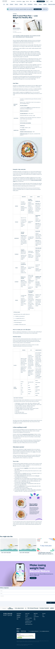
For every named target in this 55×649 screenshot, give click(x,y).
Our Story (27, 1)
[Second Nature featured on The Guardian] (10, 608)
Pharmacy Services (28, 622)
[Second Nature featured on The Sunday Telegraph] (33, 608)
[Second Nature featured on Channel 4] (25, 608)
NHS (30, 1)
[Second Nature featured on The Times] (19, 608)
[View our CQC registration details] (26, 636)
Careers (26, 616)
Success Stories (19, 1)
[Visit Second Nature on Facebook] (17, 628)
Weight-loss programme (18, 615)
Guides (24, 1)
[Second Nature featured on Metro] (52, 608)
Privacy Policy (27, 619)
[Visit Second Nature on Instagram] (19, 628)
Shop (34, 619)
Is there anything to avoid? (20, 36)
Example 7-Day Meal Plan (24, 35)
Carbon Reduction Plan (28, 624)
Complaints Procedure (28, 621)
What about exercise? (29, 36)
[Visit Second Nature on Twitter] (18, 628)
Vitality (34, 1)
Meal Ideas (18, 35)
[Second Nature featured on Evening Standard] (44, 608)
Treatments (13, 1)
